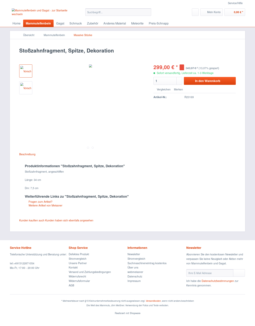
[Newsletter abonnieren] (239, 273)
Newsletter (134, 254)
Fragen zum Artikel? (40, 201)
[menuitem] (118, 14)
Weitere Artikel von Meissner (45, 205)
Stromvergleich (77, 258)
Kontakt (73, 267)
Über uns (133, 267)
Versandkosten (153, 300)
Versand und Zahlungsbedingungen (90, 272)
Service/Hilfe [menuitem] (235, 3)
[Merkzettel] (195, 12)
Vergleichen (163, 89)
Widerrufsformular (79, 281)
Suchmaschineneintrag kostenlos (147, 263)
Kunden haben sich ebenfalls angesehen (69, 220)
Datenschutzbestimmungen (218, 281)
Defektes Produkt (79, 254)
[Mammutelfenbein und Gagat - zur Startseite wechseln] (40, 13)
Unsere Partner (78, 263)
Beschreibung (27, 154)
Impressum (134, 281)
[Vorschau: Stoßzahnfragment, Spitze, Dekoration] (25, 71)
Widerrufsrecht (77, 276)
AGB (71, 285)
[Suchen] (147, 12)
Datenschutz (135, 276)
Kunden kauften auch (31, 220)
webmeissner (135, 272)
